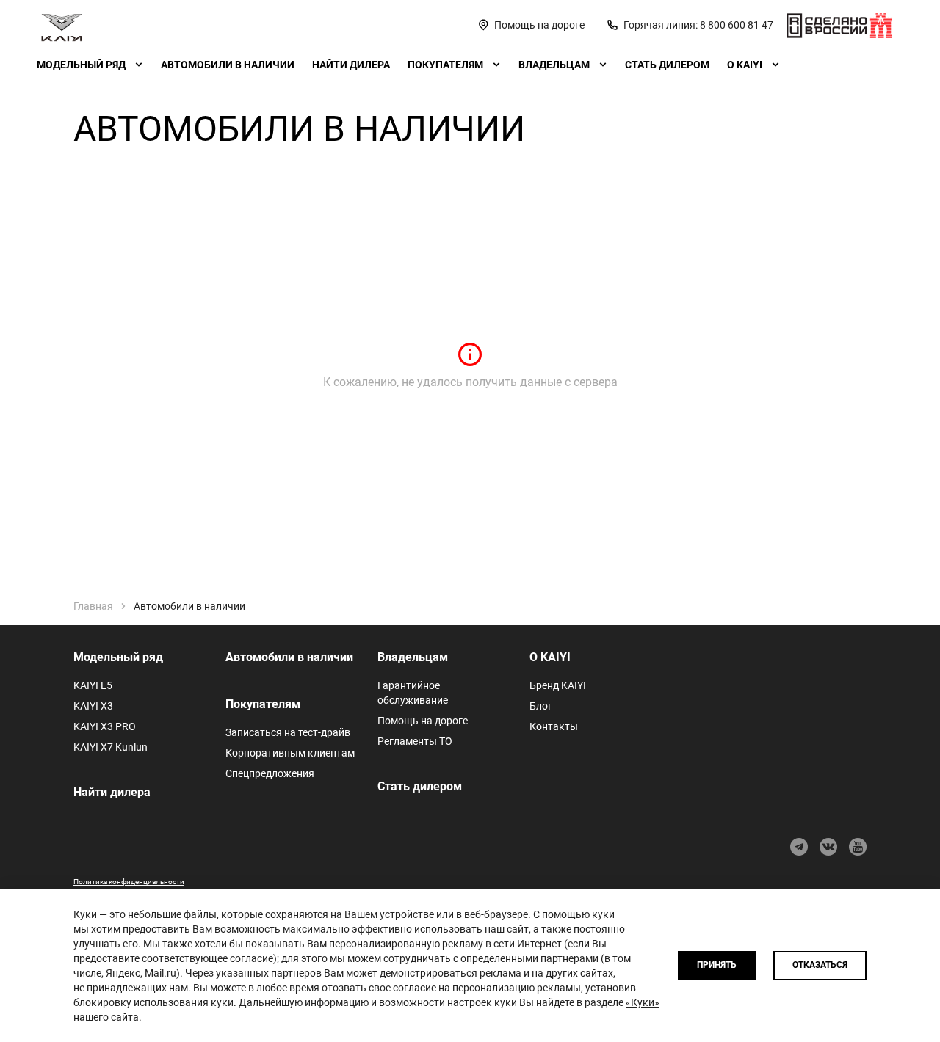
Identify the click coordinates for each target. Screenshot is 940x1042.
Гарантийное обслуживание (412, 693)
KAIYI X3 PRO (104, 726)
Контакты (553, 726)
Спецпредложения (269, 773)
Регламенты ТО (414, 741)
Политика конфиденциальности (128, 882)
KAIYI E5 (92, 685)
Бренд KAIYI (557, 685)
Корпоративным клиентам (290, 753)
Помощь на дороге (422, 720)
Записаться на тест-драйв (287, 732)
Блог (540, 706)
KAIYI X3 (93, 706)
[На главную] (62, 25)
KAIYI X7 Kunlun (110, 747)
